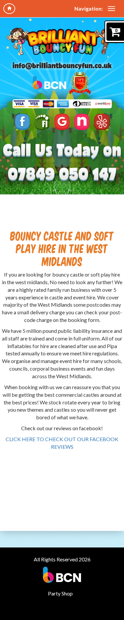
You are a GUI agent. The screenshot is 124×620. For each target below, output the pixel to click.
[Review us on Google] (62, 122)
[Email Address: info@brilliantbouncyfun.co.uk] (62, 66)
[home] (9, 8)
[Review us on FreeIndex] (42, 122)
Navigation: (88, 8)
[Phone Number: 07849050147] (62, 174)
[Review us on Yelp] (101, 122)
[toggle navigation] (111, 8)
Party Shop (60, 593)
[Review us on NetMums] (82, 122)
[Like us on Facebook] (22, 122)
